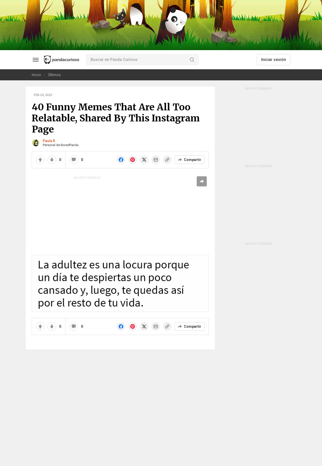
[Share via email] (155, 159)
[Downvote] (52, 159)
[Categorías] (36, 60)
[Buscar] (191, 59)
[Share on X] (144, 159)
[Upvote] (40, 159)
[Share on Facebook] (121, 159)
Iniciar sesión (273, 59)
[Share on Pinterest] (132, 159)
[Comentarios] (73, 159)
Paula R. (49, 141)
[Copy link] (167, 159)
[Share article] (202, 181)
